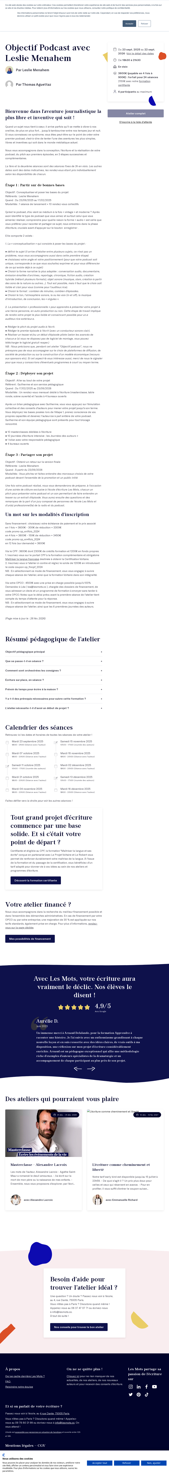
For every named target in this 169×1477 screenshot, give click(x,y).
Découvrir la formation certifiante (36, 880)
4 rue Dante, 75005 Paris (54, 1413)
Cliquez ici (73, 1376)
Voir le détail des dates (140, 53)
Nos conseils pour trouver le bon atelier (79, 1327)
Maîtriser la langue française (22, 559)
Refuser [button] (144, 23)
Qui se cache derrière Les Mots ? (25, 1376)
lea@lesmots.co (36, 586)
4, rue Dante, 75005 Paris (69, 1299)
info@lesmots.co (62, 1311)
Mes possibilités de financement (30, 938)
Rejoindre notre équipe (19, 1386)
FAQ (8, 1381)
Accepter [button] (129, 23)
